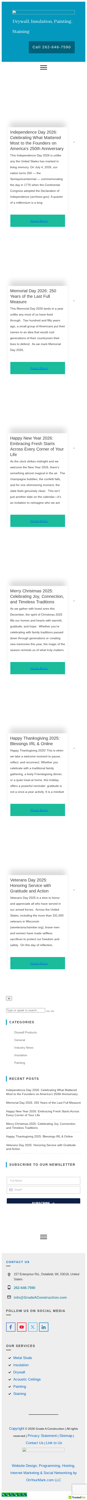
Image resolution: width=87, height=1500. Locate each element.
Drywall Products (25, 1032)
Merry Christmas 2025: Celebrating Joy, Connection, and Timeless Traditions (37, 596)
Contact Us (35, 1443)
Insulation (20, 1055)
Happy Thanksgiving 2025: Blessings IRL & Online (39, 1136)
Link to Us (54, 1443)
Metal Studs (22, 1358)
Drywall (19, 1372)
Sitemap (65, 1436)
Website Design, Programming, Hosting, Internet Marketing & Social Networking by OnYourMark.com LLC (43, 1473)
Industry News (23, 1047)
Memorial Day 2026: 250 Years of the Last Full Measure (33, 296)
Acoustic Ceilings (27, 1379)
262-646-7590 (24, 1288)
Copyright (16, 1429)
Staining (19, 1394)
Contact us (18, 1262)
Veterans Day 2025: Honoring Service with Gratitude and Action (30, 885)
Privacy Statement (42, 1436)
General (19, 1040)
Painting (19, 1062)
